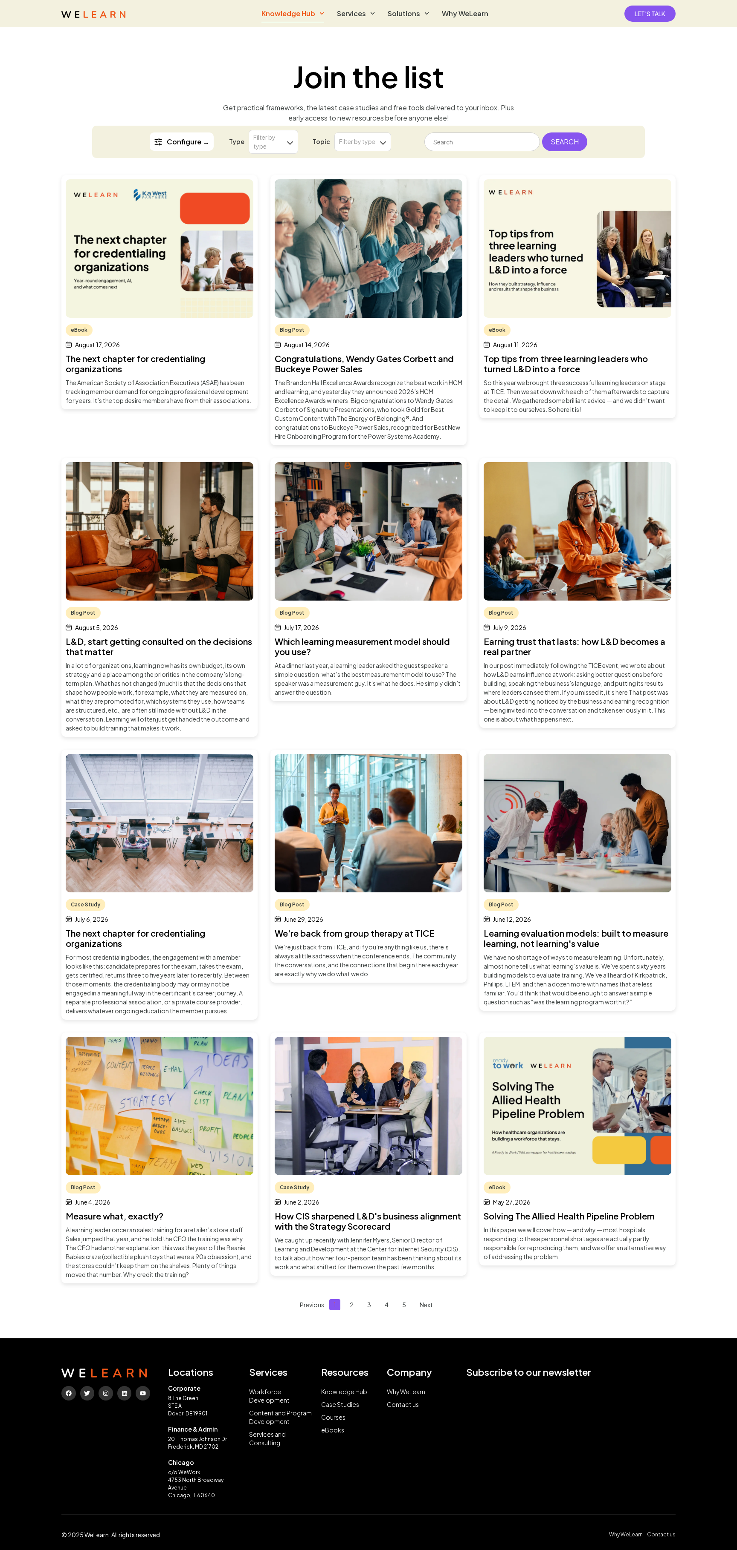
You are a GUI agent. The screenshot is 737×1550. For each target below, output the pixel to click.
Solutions (404, 13)
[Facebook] (68, 1393)
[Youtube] (143, 1393)
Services (351, 13)
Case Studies (340, 1404)
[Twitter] (87, 1393)
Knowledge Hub (288, 13)
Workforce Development (269, 1396)
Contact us (403, 1404)
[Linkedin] (124, 1393)
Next (426, 1304)
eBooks (332, 1430)
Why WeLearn (465, 13)
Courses (333, 1417)
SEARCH (565, 141)
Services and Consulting (267, 1438)
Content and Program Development (280, 1417)
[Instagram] (106, 1393)
